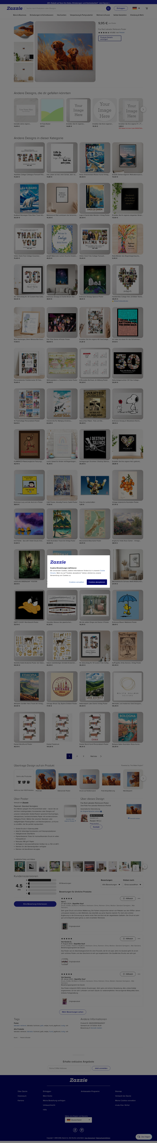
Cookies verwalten (76, 582)
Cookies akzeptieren (97, 582)
